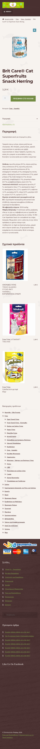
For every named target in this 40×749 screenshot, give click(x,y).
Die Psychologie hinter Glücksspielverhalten (19, 636)
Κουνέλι (7, 491)
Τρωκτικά (8, 508)
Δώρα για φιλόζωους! (11, 525)
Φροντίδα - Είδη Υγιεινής (12, 412)
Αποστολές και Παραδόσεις (14, 577)
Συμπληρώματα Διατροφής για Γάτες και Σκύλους (20, 488)
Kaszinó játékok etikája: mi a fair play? (17, 632)
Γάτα (17, 19)
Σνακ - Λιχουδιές (26, 19)
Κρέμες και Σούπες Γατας (15, 426)
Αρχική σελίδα (9, 19)
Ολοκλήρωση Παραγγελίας (14, 589)
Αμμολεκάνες (11, 457)
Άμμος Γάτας (11, 429)
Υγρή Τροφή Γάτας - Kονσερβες (17, 423)
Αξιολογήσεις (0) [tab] (8, 125)
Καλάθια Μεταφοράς (13, 453)
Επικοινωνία (9, 581)
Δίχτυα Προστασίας (13, 478)
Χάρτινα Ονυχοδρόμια (14, 443)
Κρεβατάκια (11, 447)
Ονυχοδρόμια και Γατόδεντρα (16, 481)
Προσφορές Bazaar (11, 498)
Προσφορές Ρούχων (11, 505)
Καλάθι (7, 585)
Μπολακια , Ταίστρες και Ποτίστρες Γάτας (20, 460)
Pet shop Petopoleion (12, 573)
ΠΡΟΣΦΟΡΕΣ (9, 519)
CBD (8, 467)
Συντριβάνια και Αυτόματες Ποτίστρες (19, 440)
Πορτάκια (8, 512)
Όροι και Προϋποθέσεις (13, 593)
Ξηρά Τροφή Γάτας (13, 419)
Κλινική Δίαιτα (11, 436)
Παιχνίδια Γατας (12, 433)
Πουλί (6, 495)
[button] (34, 30)
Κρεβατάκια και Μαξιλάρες (13, 501)
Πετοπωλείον (9, 597)
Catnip (9, 474)
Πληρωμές (8, 601)
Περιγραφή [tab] (6, 119)
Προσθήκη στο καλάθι (23, 99)
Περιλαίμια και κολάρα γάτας (16, 471)
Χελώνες (7, 529)
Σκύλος (7, 484)
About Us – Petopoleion (13, 569)
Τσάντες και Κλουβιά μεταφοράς (15, 522)
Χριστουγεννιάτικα (10, 515)
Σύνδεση (8, 605)
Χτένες (9, 464)
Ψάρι (6, 532)
